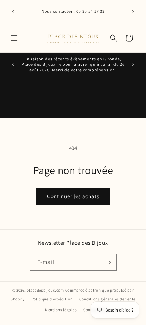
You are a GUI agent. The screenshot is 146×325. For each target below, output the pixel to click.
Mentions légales (61, 309)
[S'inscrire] (108, 262)
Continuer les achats (73, 196)
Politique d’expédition (52, 299)
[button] (14, 38)
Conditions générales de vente (107, 299)
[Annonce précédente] (13, 12)
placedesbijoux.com (45, 290)
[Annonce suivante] (133, 12)
